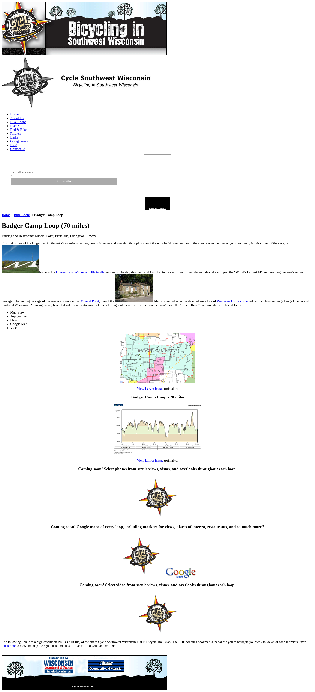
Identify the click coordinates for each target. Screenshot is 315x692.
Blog (13, 145)
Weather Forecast (157, 208)
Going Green (19, 141)
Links (14, 137)
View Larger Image (150, 388)
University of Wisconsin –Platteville (80, 272)
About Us (17, 118)
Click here (9, 646)
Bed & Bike (18, 129)
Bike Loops (18, 122)
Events (15, 126)
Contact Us (18, 149)
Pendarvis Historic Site (232, 301)
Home (14, 114)
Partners (15, 133)
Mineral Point (90, 301)
